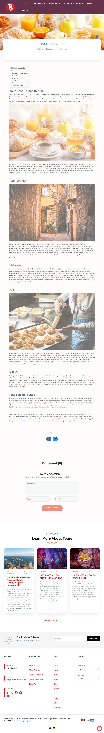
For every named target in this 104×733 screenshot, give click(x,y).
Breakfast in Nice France (73, 419)
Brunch (44, 44)
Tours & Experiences (72, 3)
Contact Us (26, 11)
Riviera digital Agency (24, 721)
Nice (55, 693)
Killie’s (14, 83)
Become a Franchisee (36, 675)
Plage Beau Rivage (18, 85)
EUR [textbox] (81, 679)
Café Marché (16, 76)
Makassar (15, 78)
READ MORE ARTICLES (52, 620)
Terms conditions (64, 719)
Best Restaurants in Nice (30, 421)
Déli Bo (14, 80)
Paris (55, 698)
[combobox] (88, 669)
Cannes (56, 670)
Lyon (55, 703)
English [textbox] (82, 669)
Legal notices (53, 719)
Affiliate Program (34, 670)
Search (25, 3)
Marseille (56, 675)
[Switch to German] (54, 728)
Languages (81, 665)
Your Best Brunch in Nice (20, 73)
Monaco (56, 689)
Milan (55, 684)
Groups (89, 3)
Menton (56, 679)
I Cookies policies (41, 719)
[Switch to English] (50, 728)
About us (32, 665)
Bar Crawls (53, 3)
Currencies (81, 675)
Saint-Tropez (58, 707)
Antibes (56, 665)
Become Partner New (36, 679)
